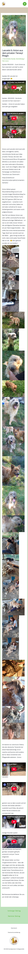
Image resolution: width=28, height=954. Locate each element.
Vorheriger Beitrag (14, 911)
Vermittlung (20, 59)
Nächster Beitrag (14, 916)
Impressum (14, 928)
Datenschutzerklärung (14, 932)
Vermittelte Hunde (9, 59)
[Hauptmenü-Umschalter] (25, 4)
